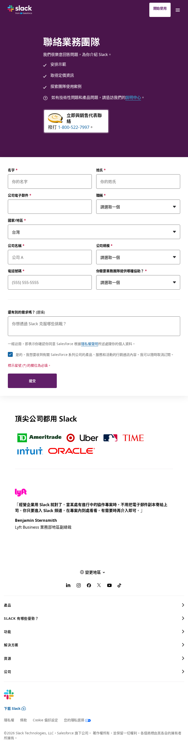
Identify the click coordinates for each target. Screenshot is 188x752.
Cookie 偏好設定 (45, 719)
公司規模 (104, 245)
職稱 (101, 195)
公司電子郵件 (19, 195)
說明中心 (133, 97)
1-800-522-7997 (73, 127)
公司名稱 (16, 245)
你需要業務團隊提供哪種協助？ (121, 270)
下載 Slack (12, 708)
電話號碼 (16, 270)
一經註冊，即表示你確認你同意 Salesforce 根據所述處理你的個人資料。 (72, 343)
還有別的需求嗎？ (26, 311)
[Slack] (20, 9)
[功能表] (177, 10)
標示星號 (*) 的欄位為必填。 (29, 365)
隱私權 (9, 719)
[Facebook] (89, 586)
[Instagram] (78, 586)
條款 (23, 719)
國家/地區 (17, 220)
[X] (99, 586)
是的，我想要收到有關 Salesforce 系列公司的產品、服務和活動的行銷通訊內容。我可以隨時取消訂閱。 (95, 354)
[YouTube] (109, 586)
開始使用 (160, 8)
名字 (13, 169)
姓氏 (101, 169)
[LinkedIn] (68, 586)
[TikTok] (120, 586)
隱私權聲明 (89, 343)
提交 (32, 380)
